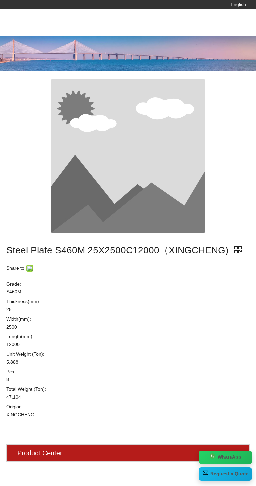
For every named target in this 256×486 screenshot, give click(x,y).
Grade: (13, 284)
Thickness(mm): (23, 301)
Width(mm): (18, 319)
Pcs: (10, 371)
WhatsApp (229, 457)
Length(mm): (20, 336)
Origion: (14, 406)
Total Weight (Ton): (26, 389)
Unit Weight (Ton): (25, 354)
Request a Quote (229, 473)
